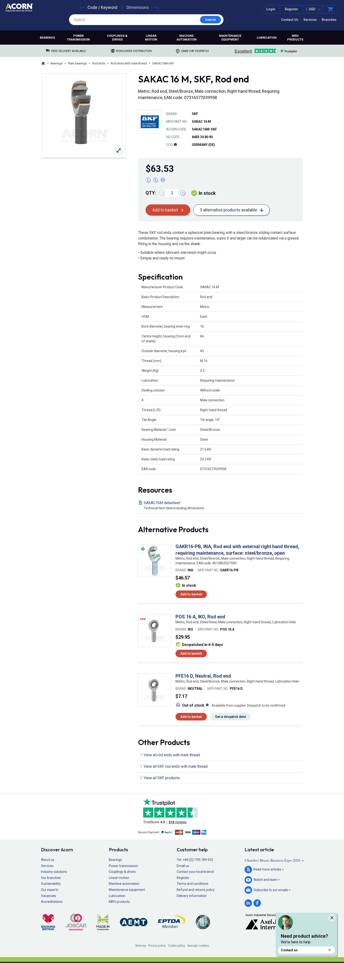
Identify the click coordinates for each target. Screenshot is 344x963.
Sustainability (51, 884)
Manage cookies (198, 945)
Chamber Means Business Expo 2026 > (274, 860)
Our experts (49, 890)
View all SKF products (162, 778)
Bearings (47, 37)
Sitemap (140, 945)
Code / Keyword (102, 7)
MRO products (295, 37)
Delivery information (192, 896)
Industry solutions (54, 872)
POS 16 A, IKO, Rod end (200, 617)
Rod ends (98, 63)
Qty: (151, 193)
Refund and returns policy (196, 890)
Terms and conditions (193, 884)
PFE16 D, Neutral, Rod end (203, 676)
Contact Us (289, 20)
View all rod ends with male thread (172, 755)
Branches (329, 20)
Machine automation (186, 37)
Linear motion (151, 37)
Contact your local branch (195, 872)
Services (310, 20)
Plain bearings (77, 63)
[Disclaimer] (175, 145)
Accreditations (51, 902)
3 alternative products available (228, 209)
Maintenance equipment (230, 37)
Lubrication (267, 37)
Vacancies (48, 896)
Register (291, 9)
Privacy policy (157, 945)
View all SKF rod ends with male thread (176, 766)
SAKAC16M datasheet (174, 505)
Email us (183, 866)
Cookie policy (176, 945)
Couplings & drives (117, 37)
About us (47, 860)
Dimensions (138, 7)
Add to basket (165, 209)
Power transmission (78, 37)
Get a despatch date (230, 717)
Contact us (289, 950)
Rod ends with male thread (129, 63)
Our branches (51, 878)
